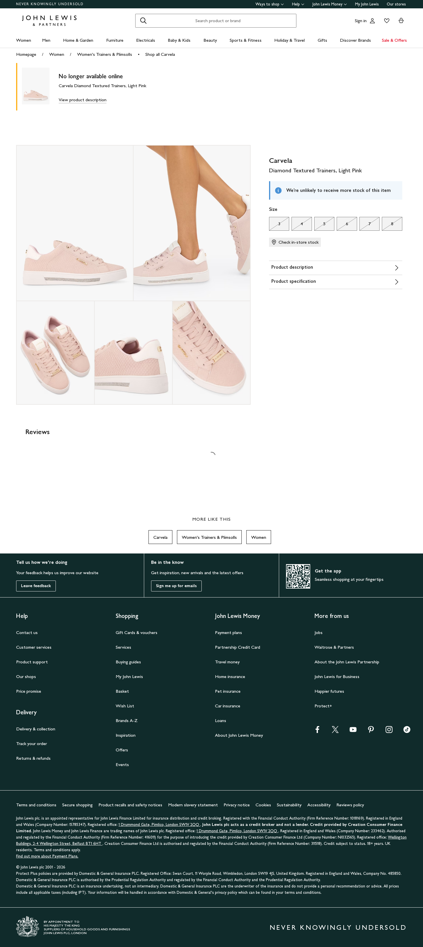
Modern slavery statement (193, 804)
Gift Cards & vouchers (136, 632)
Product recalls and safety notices (130, 804)
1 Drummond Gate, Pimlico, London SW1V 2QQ (159, 824)
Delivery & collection (35, 729)
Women (23, 40)
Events (122, 764)
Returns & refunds (33, 758)
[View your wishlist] (385, 21)
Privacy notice (237, 804)
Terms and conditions (36, 804)
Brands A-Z (127, 720)
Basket (122, 691)
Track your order (31, 743)
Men (46, 40)
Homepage (26, 54)
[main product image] (40, 87)
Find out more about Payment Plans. (47, 856)
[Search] (143, 21)
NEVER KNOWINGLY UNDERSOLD (50, 4)
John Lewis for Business (337, 676)
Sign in (361, 20)
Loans (220, 720)
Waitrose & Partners (334, 647)
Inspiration (126, 735)
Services (123, 647)
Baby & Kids (179, 40)
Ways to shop (267, 4)
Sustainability (289, 804)
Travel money (227, 662)
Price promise (28, 691)
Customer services (34, 647)
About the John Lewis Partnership (347, 662)
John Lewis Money (327, 4)
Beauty (210, 40)
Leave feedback (36, 585)
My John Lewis (367, 4)
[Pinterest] (370, 731)
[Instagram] (389, 731)
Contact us (27, 632)
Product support (32, 662)
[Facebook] (317, 731)
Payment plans (228, 632)
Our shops (26, 676)
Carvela (160, 537)
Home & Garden (78, 40)
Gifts (322, 40)
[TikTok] (406, 731)
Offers (122, 750)
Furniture (114, 40)
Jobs (319, 632)
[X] (335, 731)
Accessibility (319, 804)
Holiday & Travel (289, 40)
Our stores (396, 4)
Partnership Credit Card (237, 647)
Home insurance (230, 676)
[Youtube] (353, 731)
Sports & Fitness (246, 40)
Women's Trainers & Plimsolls (104, 54)
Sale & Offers (394, 40)
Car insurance (227, 706)
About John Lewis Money (239, 735)
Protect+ (323, 706)
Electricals (145, 40)
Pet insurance (228, 691)
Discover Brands (355, 40)
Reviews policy (350, 804)
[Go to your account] (372, 21)
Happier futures (329, 691)
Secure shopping (77, 804)
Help (296, 4)
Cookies (263, 804)
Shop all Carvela (160, 54)
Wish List (125, 706)
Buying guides (128, 662)
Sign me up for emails (176, 585)
